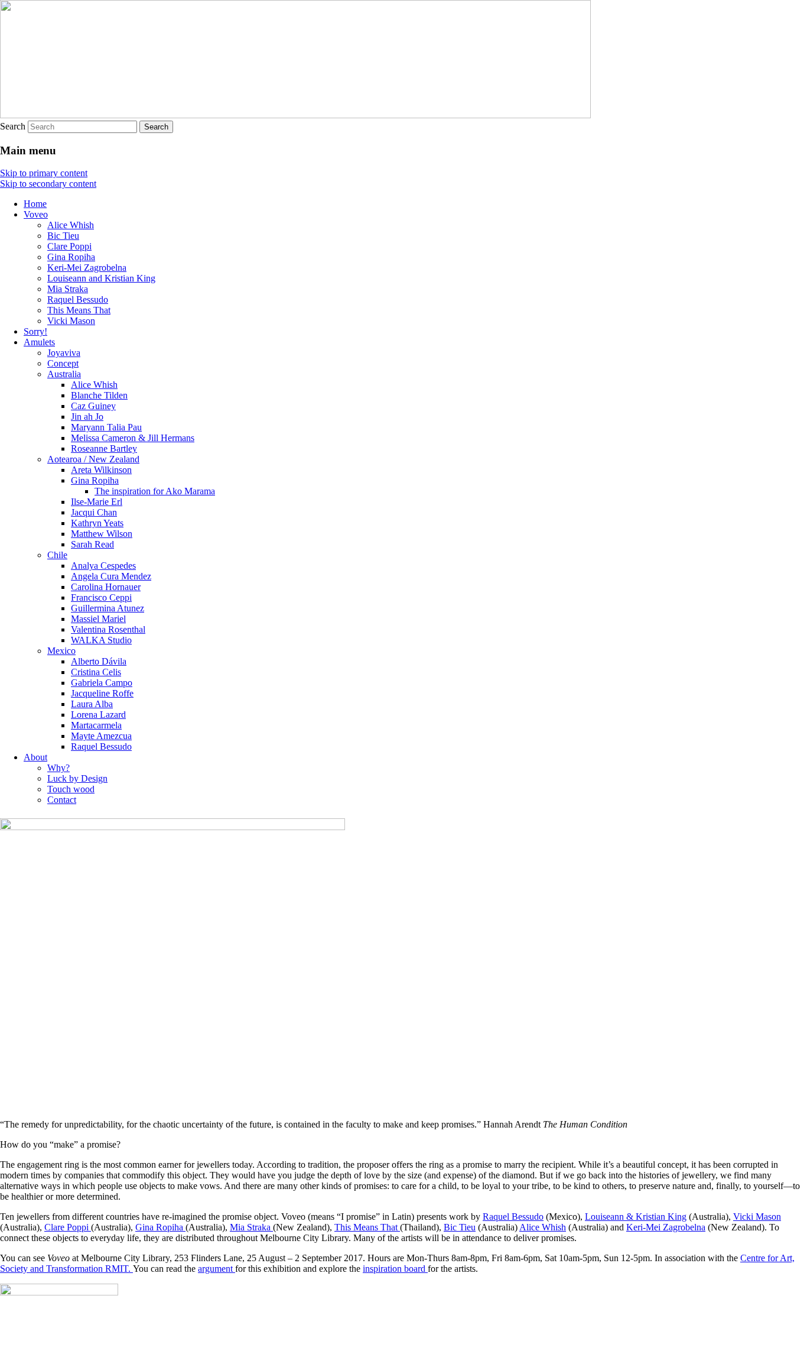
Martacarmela (96, 725)
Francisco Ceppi (101, 597)
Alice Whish (70, 225)
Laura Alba (92, 704)
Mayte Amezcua (101, 736)
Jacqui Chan (94, 512)
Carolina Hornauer (106, 587)
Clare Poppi (69, 246)
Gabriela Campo (101, 683)
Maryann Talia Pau (106, 427)
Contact (61, 800)
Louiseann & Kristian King (635, 1217)
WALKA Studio (101, 640)
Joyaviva (63, 353)
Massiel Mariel (98, 619)
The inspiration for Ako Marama (155, 491)
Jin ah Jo (87, 417)
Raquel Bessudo (77, 299)
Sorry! (35, 331)
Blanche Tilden (99, 395)
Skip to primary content (43, 173)
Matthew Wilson (101, 534)
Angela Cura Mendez (111, 576)
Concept (63, 363)
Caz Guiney (93, 406)
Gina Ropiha (71, 257)
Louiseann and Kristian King (101, 278)
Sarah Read (92, 544)
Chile (57, 555)
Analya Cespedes (103, 566)
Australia (64, 374)
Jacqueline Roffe (102, 693)
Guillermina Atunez (107, 608)
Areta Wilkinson (101, 470)
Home (35, 204)
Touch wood (71, 789)
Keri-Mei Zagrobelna (86, 268)
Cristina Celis (96, 672)
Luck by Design (77, 778)
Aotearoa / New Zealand (93, 459)
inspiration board (395, 1269)
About (35, 757)
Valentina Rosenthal (108, 629)
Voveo (36, 214)
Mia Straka (67, 289)
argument (216, 1269)
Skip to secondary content (48, 184)
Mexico (61, 651)
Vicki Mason (71, 321)
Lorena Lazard (98, 715)
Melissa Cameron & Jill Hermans (132, 438)
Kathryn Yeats (97, 523)
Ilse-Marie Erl (96, 502)
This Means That (78, 310)
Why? (58, 768)
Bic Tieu (63, 236)
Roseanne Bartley (104, 448)
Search (12, 126)
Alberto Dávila (98, 661)
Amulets (39, 342)
